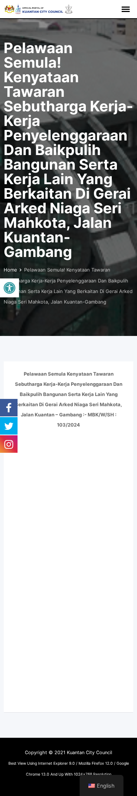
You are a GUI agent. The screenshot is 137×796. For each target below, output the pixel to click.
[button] (9, 287)
